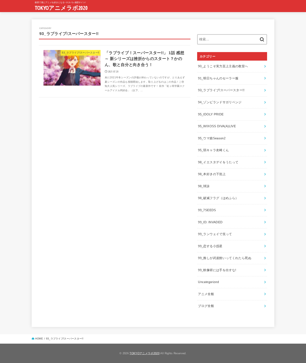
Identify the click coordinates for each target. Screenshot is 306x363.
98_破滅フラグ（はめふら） (218, 198)
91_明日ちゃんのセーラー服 (218, 78)
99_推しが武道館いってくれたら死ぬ (224, 258)
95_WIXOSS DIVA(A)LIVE (217, 126)
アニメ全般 (206, 294)
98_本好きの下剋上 (212, 174)
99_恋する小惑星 (210, 246)
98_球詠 (204, 186)
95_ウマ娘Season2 (211, 138)
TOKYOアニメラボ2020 (61, 8)
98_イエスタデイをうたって (218, 162)
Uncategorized (208, 282)
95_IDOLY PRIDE (211, 114)
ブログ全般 (206, 306)
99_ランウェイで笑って (215, 234)
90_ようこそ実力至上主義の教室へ (223, 66)
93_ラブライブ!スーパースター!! (221, 90)
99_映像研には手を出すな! (217, 270)
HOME (39, 338)
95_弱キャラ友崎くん (213, 150)
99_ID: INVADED (210, 222)
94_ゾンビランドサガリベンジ (219, 102)
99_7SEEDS (207, 210)
